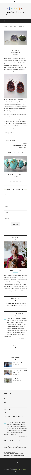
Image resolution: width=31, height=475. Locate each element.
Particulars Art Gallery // (13, 305)
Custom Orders (7, 409)
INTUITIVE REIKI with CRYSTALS (20, 371)
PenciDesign (24, 469)
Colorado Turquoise (15, 174)
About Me (6, 399)
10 (21, 181)
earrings (13, 26)
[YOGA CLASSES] (8, 362)
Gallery (5, 413)
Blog (5, 402)
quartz (12, 132)
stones (22, 47)
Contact (6, 406)
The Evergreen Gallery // (12, 303)
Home (5, 26)
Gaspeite (16, 378)
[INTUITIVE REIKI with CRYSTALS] (8, 370)
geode (6, 132)
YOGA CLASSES (18, 362)
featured (16, 47)
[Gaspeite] (8, 378)
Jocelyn (18, 52)
